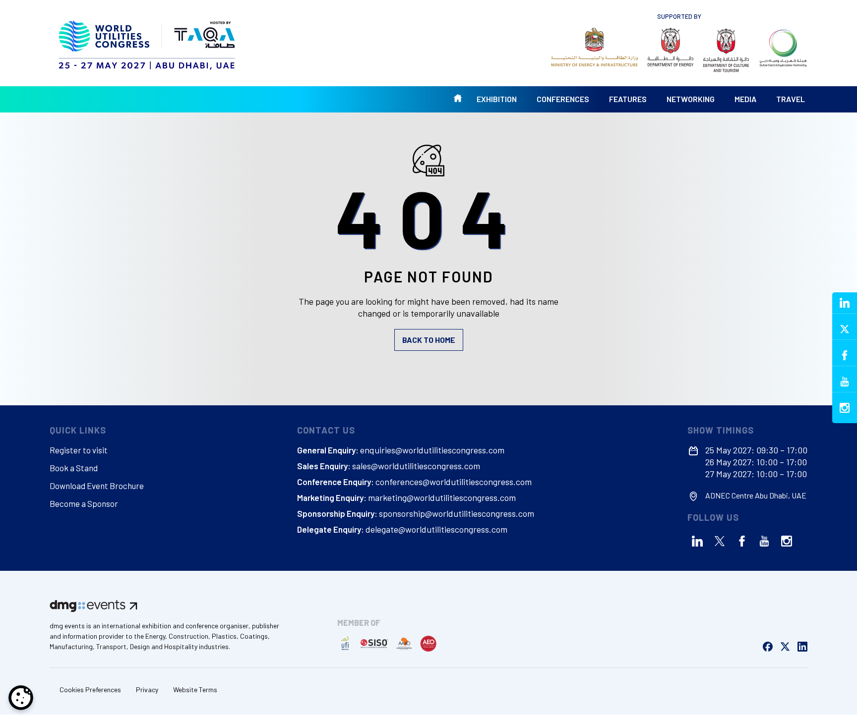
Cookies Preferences (90, 689)
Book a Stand (74, 468)
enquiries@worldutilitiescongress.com (432, 449)
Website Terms (195, 689)
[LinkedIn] (697, 541)
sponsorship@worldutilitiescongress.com (456, 513)
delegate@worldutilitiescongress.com (436, 529)
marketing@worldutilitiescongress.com (442, 497)
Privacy (147, 689)
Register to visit (79, 450)
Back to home (428, 339)
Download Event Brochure (97, 486)
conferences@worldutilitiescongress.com (453, 481)
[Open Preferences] (20, 697)
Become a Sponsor (84, 503)
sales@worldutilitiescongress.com (416, 465)
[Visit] (594, 47)
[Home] (148, 43)
